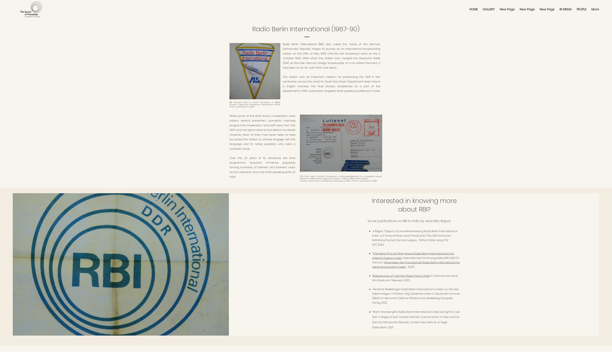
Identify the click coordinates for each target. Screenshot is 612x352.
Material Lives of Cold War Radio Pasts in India (401, 276)
